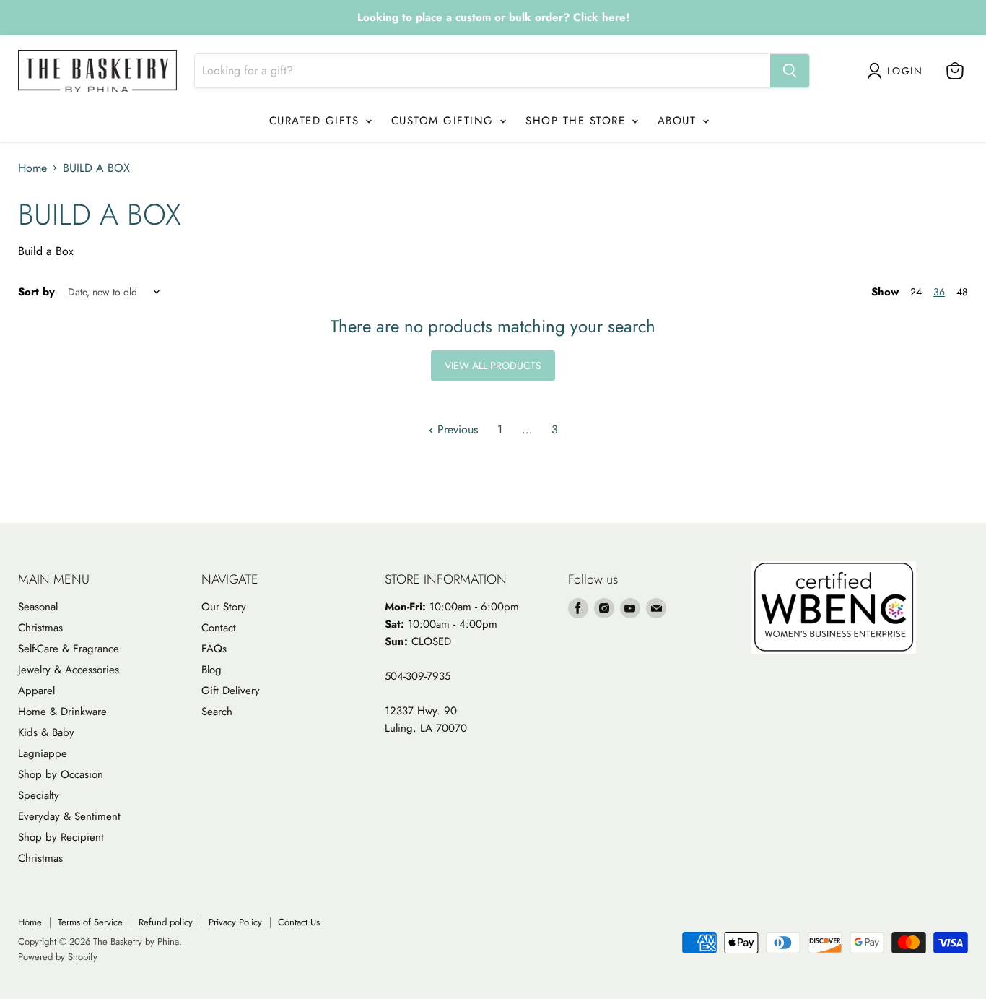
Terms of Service (90, 922)
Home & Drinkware (62, 711)
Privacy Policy (235, 922)
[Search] (789, 70)
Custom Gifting (445, 121)
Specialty (38, 795)
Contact (218, 628)
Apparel (36, 691)
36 (939, 292)
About (679, 121)
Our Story (223, 607)
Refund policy (166, 922)
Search (216, 711)
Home (32, 168)
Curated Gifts (316, 121)
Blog (211, 670)
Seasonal (38, 607)
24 (916, 292)
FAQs (214, 649)
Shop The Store (577, 121)
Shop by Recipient (61, 837)
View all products (493, 365)
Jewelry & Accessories (68, 670)
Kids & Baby (46, 732)
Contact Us (299, 922)
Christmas (40, 628)
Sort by (36, 292)
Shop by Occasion (60, 774)
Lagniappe (42, 753)
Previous (456, 429)
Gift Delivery (230, 691)
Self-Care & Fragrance (68, 649)
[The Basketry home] (97, 71)
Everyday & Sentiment (69, 816)
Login (904, 71)
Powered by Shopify (57, 957)
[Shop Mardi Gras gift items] (493, 18)
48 (962, 292)
